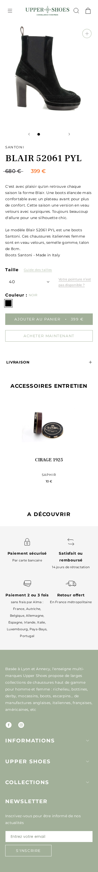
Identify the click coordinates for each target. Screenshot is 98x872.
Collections (27, 782)
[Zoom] (86, 33)
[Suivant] (69, 134)
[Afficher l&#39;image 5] (59, 134)
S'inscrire (28, 850)
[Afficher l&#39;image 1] (38, 134)
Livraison (18, 362)
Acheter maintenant (49, 336)
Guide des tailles (38, 270)
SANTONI (14, 147)
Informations (30, 740)
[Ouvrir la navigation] (10, 10)
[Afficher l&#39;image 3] (49, 134)
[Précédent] (29, 134)
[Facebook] (8, 725)
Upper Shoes (28, 761)
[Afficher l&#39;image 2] (44, 134)
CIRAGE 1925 (49, 460)
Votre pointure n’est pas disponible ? (75, 282)
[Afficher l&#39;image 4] (54, 134)
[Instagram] (21, 725)
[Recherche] (76, 10)
